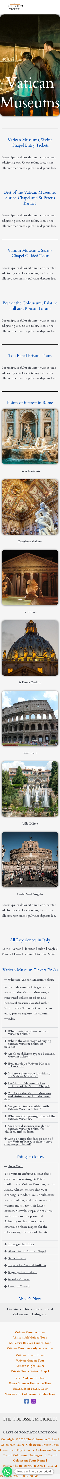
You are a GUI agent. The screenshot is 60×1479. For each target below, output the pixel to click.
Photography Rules (21, 1244)
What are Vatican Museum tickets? (31, 980)
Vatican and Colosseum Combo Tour (30, 1394)
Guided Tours (17, 1258)
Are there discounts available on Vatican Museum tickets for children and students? (27, 1129)
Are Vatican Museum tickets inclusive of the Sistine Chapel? (29, 1085)
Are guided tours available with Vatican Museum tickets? (28, 1107)
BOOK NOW (9, 1476)
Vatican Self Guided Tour (30, 1338)
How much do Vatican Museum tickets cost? (29, 1065)
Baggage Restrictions (22, 1272)
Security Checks (19, 1279)
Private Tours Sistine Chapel (30, 1371)
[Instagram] (33, 1401)
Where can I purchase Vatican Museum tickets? (28, 1032)
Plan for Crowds (19, 1286)
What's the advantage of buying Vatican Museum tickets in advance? (27, 1044)
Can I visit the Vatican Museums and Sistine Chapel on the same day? (27, 1096)
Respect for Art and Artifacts (27, 1265)
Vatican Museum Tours (30, 1332)
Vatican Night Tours (30, 1366)
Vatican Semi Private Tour (30, 1389)
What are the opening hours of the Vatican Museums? (32, 1117)
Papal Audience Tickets (30, 1378)
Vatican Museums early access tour (30, 1348)
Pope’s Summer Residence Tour (30, 1383)
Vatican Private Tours (30, 1355)
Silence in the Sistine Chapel (27, 1251)
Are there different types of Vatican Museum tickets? (31, 1055)
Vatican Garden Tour (30, 1361)
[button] (30, 979)
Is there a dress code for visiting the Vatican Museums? (29, 1075)
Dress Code (15, 1166)
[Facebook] (26, 1401)
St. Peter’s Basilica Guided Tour (30, 1343)
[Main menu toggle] (53, 7)
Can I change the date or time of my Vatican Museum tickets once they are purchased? (28, 1141)
